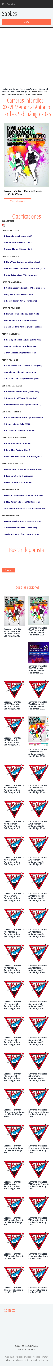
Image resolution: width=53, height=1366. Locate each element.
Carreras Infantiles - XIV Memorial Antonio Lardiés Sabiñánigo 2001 (14, 1077)
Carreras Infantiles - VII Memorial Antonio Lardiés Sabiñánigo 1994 (38, 1185)
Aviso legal (9, 1357)
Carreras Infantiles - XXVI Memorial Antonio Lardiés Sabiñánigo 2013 (14, 861)
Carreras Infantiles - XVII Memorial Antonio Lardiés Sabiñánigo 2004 (38, 1005)
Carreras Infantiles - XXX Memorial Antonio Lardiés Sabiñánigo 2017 (14, 789)
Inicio (4, 89)
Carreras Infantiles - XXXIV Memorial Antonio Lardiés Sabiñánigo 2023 (14, 705)
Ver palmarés (17, 201)
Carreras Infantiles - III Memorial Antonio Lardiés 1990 (38, 1256)
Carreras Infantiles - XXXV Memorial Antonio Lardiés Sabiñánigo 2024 (38, 669)
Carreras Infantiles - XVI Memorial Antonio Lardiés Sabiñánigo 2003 (14, 1041)
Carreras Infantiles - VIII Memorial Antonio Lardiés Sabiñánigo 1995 (14, 1185)
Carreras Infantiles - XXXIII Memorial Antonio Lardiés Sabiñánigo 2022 (38, 705)
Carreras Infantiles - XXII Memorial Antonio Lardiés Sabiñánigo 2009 (14, 933)
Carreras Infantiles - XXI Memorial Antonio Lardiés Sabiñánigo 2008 (38, 933)
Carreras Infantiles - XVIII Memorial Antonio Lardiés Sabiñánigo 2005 (14, 1005)
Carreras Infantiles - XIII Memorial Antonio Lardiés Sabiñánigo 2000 (38, 1077)
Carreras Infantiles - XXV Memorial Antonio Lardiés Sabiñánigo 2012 (38, 861)
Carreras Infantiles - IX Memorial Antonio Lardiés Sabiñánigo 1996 (38, 1149)
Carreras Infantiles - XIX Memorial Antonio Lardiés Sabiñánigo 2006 (38, 969)
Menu (26, 21)
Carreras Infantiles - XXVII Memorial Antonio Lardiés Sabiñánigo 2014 (38, 825)
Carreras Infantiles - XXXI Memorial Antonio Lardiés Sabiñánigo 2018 (38, 753)
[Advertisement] (26, 60)
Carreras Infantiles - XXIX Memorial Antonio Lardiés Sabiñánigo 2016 (38, 789)
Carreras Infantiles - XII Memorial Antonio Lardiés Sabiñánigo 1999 (14, 1113)
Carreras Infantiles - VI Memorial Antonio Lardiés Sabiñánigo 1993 (14, 1221)
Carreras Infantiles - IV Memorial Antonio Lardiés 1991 (14, 1256)
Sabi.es (9, 13)
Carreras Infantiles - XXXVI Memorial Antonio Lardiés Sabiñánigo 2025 (38, 631)
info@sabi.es (11, 4)
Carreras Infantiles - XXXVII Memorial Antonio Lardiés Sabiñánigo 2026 (14, 632)
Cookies (36, 1357)
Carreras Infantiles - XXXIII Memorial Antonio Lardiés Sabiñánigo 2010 (38, 897)
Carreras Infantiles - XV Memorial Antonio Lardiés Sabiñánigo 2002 (38, 1041)
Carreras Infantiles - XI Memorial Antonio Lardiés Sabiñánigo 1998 (38, 1113)
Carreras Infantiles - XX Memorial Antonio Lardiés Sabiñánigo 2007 (14, 969)
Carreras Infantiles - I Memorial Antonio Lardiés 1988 (38, 1290)
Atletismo (13, 89)
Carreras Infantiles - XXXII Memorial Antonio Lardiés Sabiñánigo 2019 (14, 741)
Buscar (8, 570)
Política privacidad (23, 1357)
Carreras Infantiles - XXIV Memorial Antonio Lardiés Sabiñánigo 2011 (14, 897)
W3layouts (43, 1360)
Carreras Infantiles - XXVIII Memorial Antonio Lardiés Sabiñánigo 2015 (14, 825)
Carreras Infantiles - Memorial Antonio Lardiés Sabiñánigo (25, 90)
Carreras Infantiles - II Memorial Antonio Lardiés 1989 (14, 1290)
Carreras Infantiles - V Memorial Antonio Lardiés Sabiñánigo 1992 (38, 1221)
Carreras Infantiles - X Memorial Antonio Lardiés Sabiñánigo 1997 (14, 1149)
